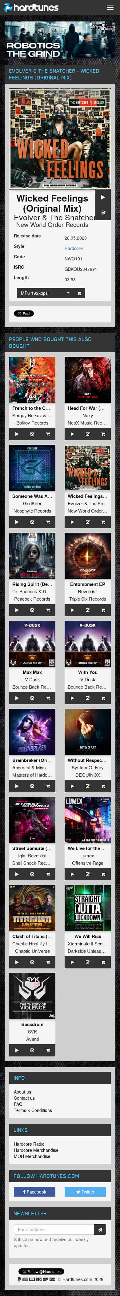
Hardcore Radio (29, 1144)
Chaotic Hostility (28, 943)
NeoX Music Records (89, 422)
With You (88, 672)
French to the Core (32, 408)
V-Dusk (32, 679)
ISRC (19, 267)
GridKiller (32, 503)
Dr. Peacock (24, 591)
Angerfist (21, 767)
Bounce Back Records (35, 686)
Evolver (27, 216)
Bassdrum (32, 1024)
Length (21, 277)
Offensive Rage (87, 863)
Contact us (24, 1098)
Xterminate (79, 943)
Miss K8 (44, 767)
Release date (27, 236)
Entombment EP (87, 584)
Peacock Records (32, 598)
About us (22, 1092)
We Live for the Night (90, 848)
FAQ (18, 1104)
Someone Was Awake (35, 496)
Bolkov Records (32, 422)
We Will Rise (87, 936)
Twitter (87, 1192)
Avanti (32, 1039)
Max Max (32, 672)
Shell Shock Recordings (36, 863)
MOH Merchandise (32, 1156)
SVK (32, 1031)
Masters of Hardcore (33, 774)
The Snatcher (73, 216)
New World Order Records (52, 224)
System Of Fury (88, 767)
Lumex (87, 855)
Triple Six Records (87, 598)
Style (19, 246)
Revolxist (87, 591)
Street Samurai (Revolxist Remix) (47, 848)
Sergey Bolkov (27, 415)
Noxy (87, 415)
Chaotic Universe (32, 951)
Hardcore (74, 248)
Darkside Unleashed (88, 951)
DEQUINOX (87, 774)
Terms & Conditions (33, 1110)
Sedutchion (105, 943)
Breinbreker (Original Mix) (40, 760)
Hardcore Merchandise (36, 1150)
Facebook (36, 1192)
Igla (21, 855)
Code (19, 256)
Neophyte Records (32, 510)
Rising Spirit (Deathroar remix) (45, 584)
